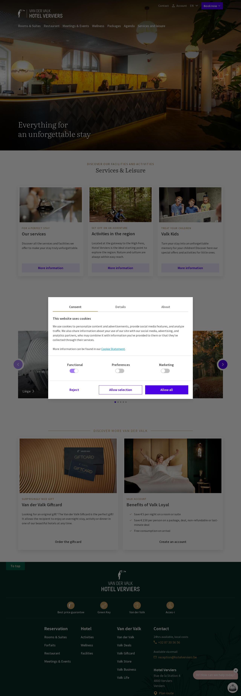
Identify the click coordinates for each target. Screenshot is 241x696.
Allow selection (120, 390)
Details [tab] (120, 307)
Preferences (121, 365)
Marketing (166, 365)
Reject (74, 390)
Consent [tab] (75, 307)
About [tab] (165, 307)
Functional (75, 365)
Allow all (166, 390)
